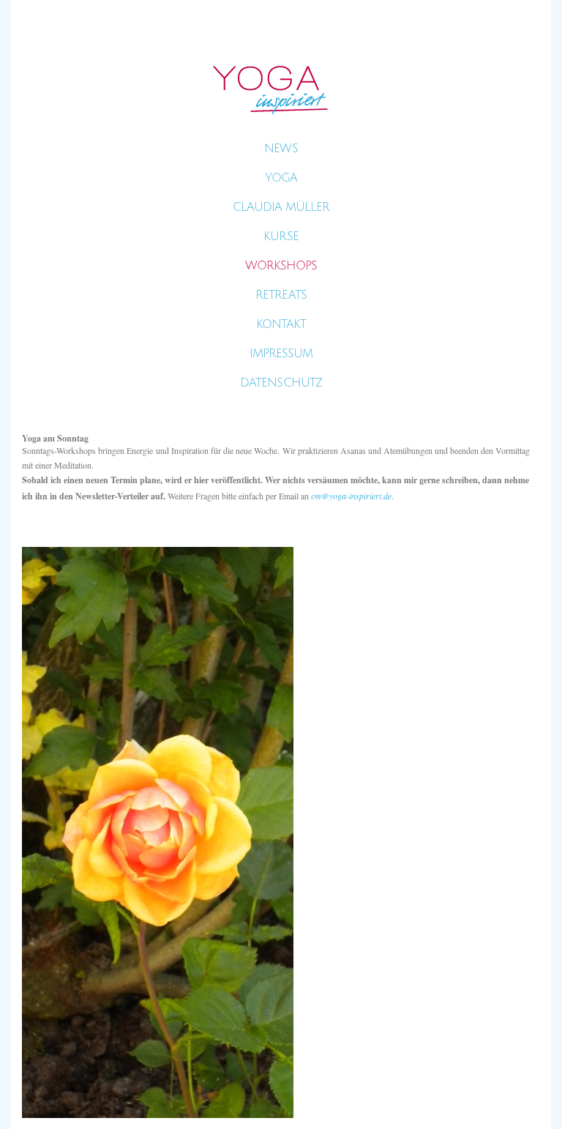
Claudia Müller (281, 207)
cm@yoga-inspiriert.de (351, 496)
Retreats (280, 295)
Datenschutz (280, 383)
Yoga (281, 178)
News (280, 148)
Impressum (281, 353)
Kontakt (281, 324)
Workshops (281, 265)
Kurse (280, 236)
